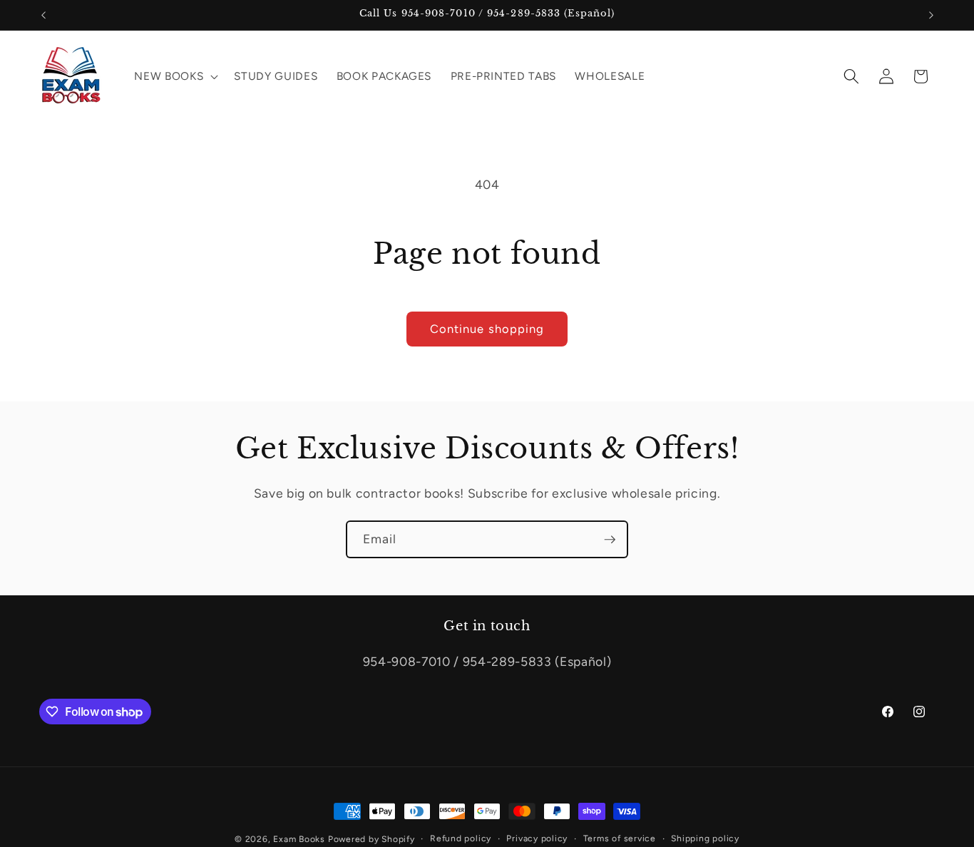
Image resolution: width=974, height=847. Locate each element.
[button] (175, 76)
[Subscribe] (610, 539)
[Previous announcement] (43, 15)
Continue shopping (487, 329)
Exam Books (299, 839)
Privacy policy (537, 838)
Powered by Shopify (371, 839)
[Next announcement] (931, 15)
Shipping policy (705, 838)
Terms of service (619, 838)
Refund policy (460, 838)
